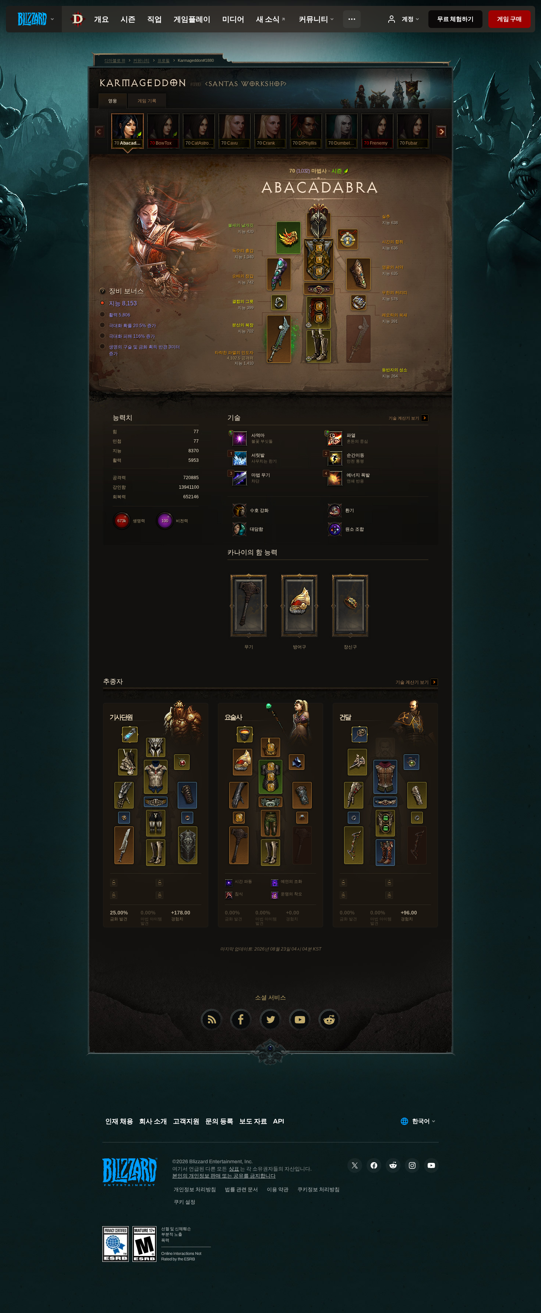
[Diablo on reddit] (329, 1020)
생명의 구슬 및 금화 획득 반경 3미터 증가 (144, 350)
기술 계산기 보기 (404, 418)
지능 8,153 (123, 303)
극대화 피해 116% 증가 (132, 336)
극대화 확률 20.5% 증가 (132, 325)
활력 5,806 (119, 315)
